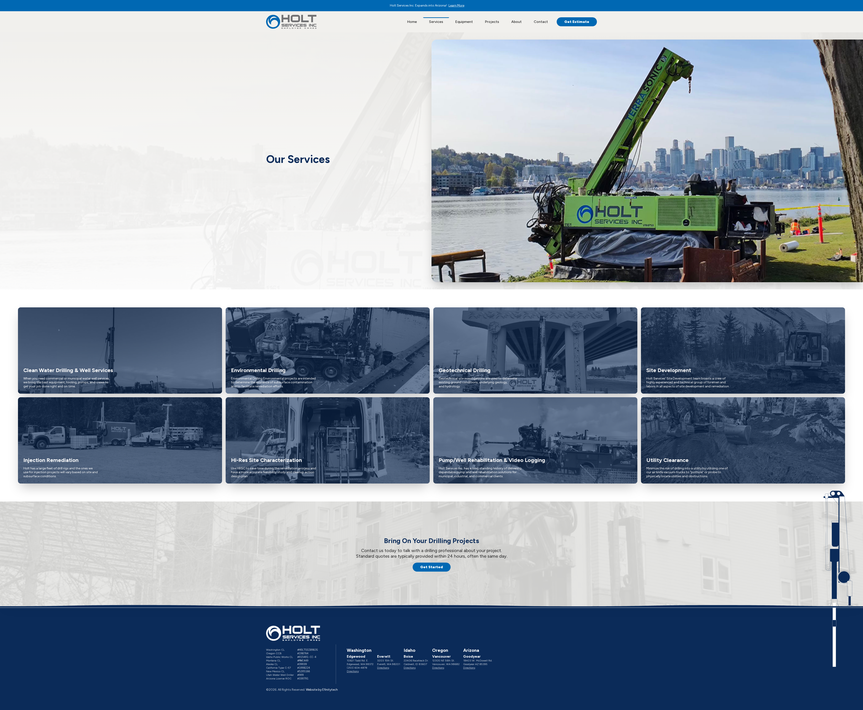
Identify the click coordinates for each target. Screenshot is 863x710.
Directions (353, 671)
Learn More (456, 5)
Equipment (464, 22)
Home (412, 22)
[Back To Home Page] (291, 22)
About (516, 22)
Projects (492, 22)
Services (436, 22)
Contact (541, 22)
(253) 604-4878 (357, 667)
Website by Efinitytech (322, 690)
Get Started (431, 567)
